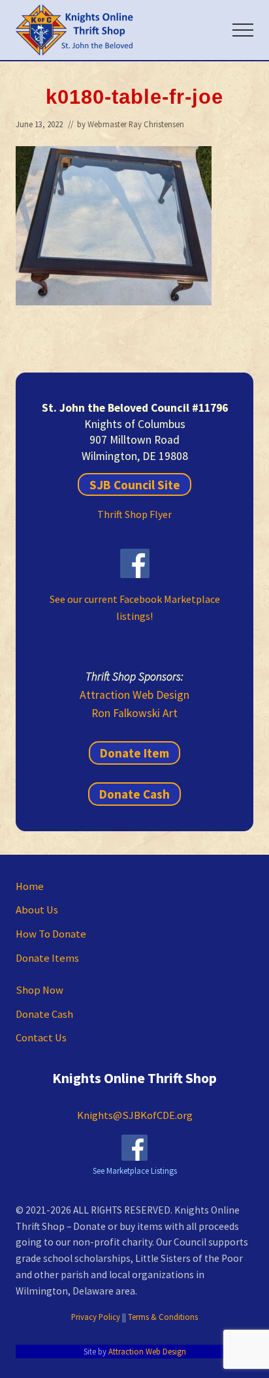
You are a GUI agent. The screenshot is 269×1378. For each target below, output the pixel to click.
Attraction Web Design (134, 695)
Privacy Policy (95, 1316)
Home (30, 886)
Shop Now (39, 990)
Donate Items (47, 958)
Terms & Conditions (163, 1316)
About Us (37, 910)
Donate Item (134, 753)
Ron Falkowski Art (134, 713)
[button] (243, 30)
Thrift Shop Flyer (134, 514)
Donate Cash (134, 794)
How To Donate (51, 934)
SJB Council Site (134, 484)
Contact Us (41, 1038)
